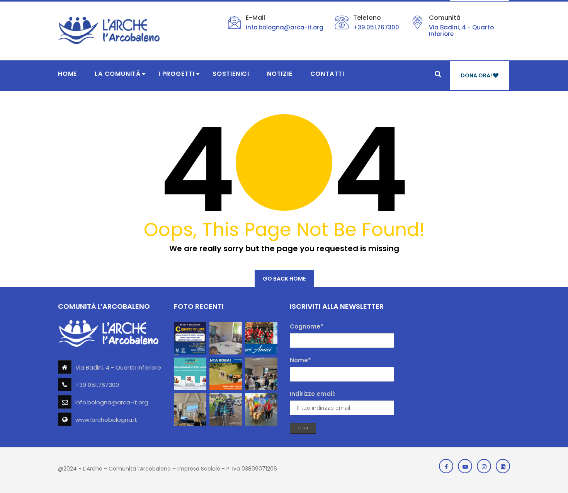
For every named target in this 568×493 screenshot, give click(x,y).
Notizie (280, 73)
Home (67, 73)
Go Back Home (284, 278)
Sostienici (231, 73)
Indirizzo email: (312, 394)
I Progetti (176, 73)
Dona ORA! (477, 75)
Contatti (327, 73)
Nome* (300, 360)
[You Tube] (465, 466)
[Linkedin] (503, 466)
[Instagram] (484, 466)
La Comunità (118, 73)
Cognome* (306, 326)
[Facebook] (446, 466)
